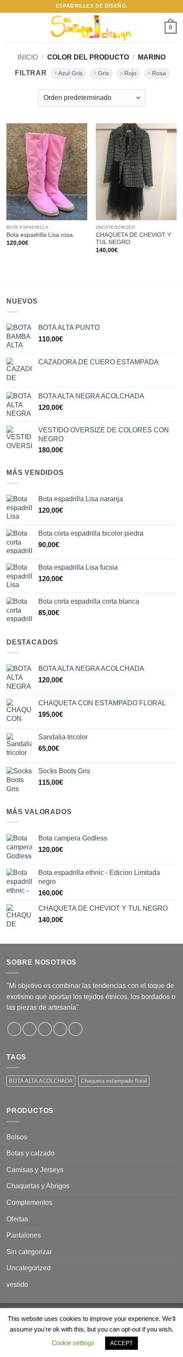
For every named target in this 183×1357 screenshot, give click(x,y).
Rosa (159, 73)
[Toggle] (171, 1153)
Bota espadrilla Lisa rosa (39, 235)
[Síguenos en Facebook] (14, 1029)
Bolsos (16, 1137)
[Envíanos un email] (60, 1029)
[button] (11, 27)
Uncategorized (28, 1268)
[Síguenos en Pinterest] (76, 1029)
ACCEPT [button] (121, 1343)
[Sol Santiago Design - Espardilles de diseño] (91, 27)
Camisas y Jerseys (34, 1169)
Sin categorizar (29, 1251)
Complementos (29, 1202)
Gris (103, 73)
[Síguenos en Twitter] (45, 1029)
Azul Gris (70, 73)
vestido (17, 1284)
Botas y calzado (30, 1153)
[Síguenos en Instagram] (30, 1029)
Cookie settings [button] (72, 1342)
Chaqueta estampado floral (114, 1081)
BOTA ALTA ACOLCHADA (41, 1081)
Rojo (130, 73)
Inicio (27, 57)
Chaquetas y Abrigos (37, 1186)
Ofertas (17, 1219)
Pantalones (23, 1235)
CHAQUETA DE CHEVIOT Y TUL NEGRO (133, 239)
